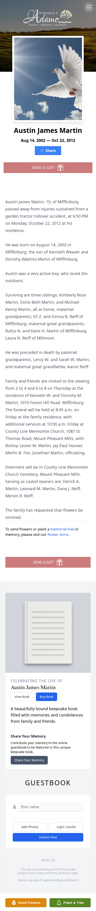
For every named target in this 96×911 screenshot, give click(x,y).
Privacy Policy (35, 873)
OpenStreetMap (53, 880)
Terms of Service (60, 873)
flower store (58, 534)
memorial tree (62, 529)
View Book (22, 697)
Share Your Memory (29, 760)
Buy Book (46, 697)
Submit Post (48, 837)
